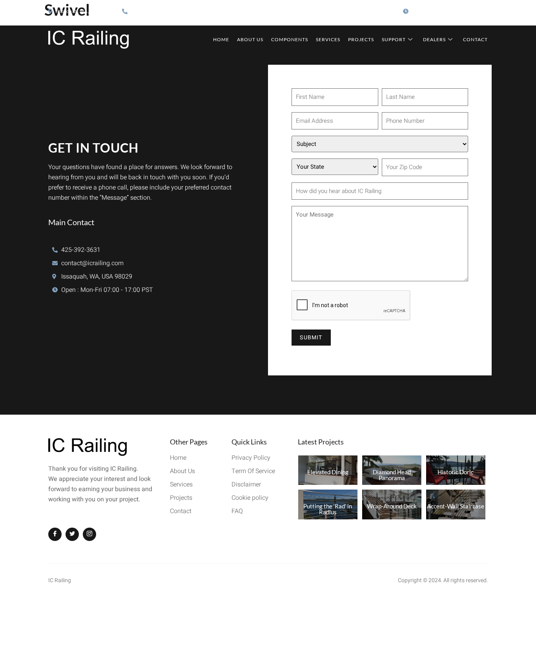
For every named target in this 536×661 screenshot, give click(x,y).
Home (221, 39)
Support (394, 39)
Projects (361, 39)
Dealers (434, 39)
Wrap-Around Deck (392, 506)
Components (289, 39)
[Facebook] (55, 534)
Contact (475, 39)
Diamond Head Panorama (392, 474)
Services (328, 39)
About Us (250, 39)
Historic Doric (456, 471)
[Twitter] (72, 534)
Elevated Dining (327, 471)
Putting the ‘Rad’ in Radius (327, 509)
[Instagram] (89, 534)
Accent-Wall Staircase (455, 506)
